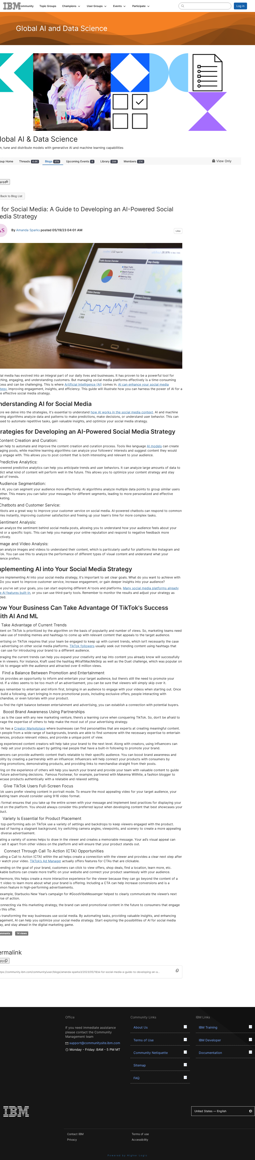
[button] (71, 6)
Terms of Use (143, 1040)
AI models (154, 446)
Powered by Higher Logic (128, 1155)
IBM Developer (210, 1040)
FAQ (136, 1078)
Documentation (210, 1053)
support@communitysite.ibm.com (94, 1043)
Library (108, 161)
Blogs (52, 161)
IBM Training (208, 1027)
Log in (240, 6)
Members (133, 161)
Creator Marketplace (29, 728)
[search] (182, 6)
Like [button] (178, 230)
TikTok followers (82, 646)
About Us (140, 1027)
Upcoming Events (79, 161)
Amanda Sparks (28, 230)
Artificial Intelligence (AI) (83, 384)
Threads (28, 161)
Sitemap (139, 1065)
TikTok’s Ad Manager (45, 861)
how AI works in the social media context (122, 412)
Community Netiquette (150, 1053)
